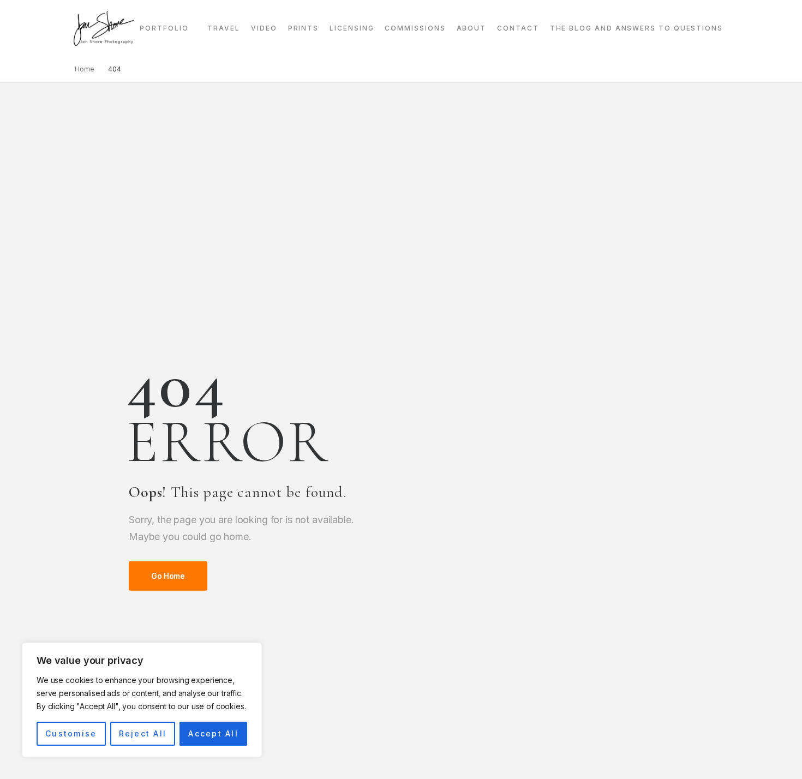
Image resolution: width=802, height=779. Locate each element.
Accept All (213, 733)
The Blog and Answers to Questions (636, 28)
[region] (142, 700)
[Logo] (104, 28)
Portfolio (164, 28)
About (472, 28)
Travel (223, 28)
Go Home (168, 575)
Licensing (352, 28)
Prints (303, 28)
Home (84, 69)
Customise (71, 733)
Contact (517, 28)
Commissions (415, 28)
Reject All (142, 733)
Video (264, 28)
